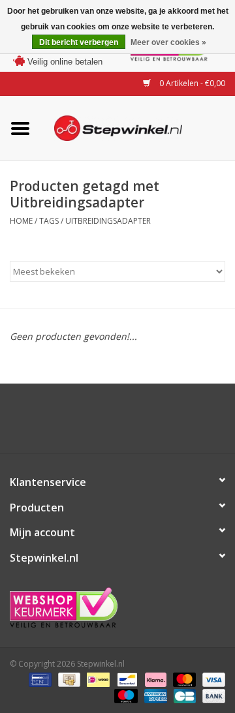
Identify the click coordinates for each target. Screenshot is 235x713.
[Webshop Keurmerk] (117, 607)
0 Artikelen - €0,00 (191, 83)
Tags (49, 220)
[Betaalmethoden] (38, 678)
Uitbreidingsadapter (108, 220)
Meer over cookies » (168, 42)
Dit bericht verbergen (78, 42)
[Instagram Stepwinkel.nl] (129, 423)
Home (21, 220)
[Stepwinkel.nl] (137, 127)
